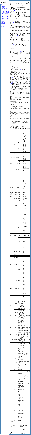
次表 (13, 44)
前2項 (10, 54)
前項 (14, 39)
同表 (21, 22)
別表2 (17, 35)
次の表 (17, 10)
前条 (25, 79)
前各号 (12, 107)
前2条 (11, 83)
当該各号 (22, 36)
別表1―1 (14, 22)
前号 (14, 10)
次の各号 (14, 36)
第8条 (20, 18)
